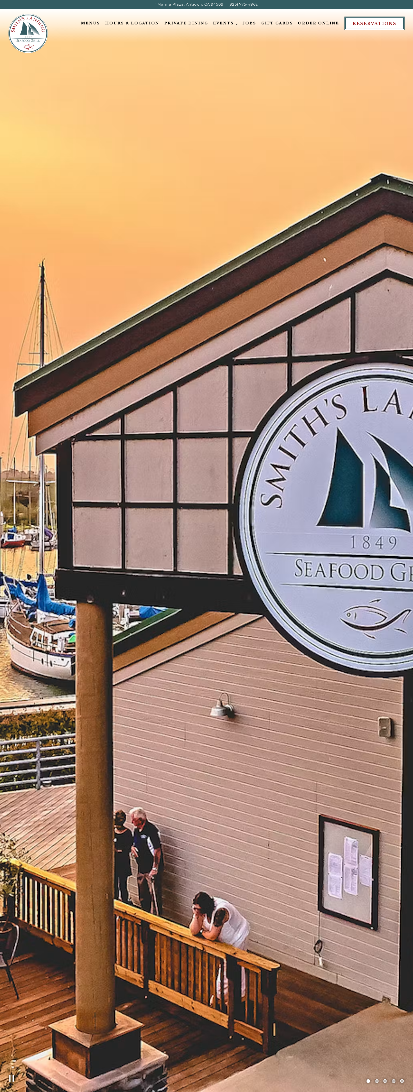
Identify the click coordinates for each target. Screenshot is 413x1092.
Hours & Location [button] (132, 23)
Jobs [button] (249, 23)
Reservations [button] (374, 23)
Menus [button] (90, 23)
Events (225, 23)
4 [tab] (393, 1081)
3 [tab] (385, 1081)
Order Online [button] (318, 23)
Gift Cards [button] (277, 23)
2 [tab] (377, 1081)
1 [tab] (368, 1081)
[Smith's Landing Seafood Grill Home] (28, 33)
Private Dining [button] (186, 23)
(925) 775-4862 (243, 4)
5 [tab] (402, 1081)
